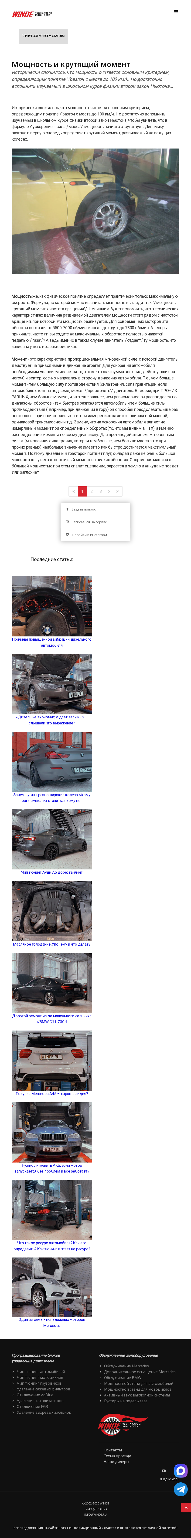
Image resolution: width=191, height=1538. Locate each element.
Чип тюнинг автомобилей (41, 1371)
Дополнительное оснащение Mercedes (140, 1371)
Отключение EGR (32, 1406)
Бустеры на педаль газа (125, 1400)
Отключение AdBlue (35, 1394)
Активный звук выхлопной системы (137, 1395)
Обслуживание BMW (122, 1377)
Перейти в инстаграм (89, 534)
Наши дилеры (116, 1461)
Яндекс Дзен (169, 1479)
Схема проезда (117, 1455)
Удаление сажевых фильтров (43, 1389)
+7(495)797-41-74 (95, 1509)
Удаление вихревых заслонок (44, 1412)
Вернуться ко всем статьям (43, 36)
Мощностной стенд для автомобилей (138, 1383)
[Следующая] (109, 491)
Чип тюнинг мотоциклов (40, 1377)
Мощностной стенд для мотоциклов (138, 1389)
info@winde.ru (95, 1515)
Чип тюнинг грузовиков (39, 1383)
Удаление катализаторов (40, 1400)
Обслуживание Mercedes (126, 1366)
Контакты (113, 1450)
